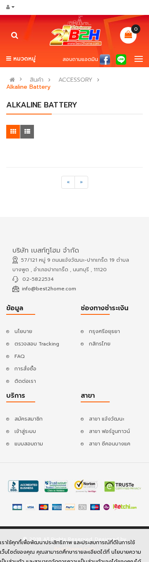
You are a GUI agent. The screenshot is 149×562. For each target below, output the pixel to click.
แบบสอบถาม (28, 444)
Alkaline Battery (28, 87)
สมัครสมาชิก (28, 419)
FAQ (19, 356)
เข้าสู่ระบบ (25, 431)
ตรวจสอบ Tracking (36, 344)
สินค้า (36, 80)
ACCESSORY (75, 80)
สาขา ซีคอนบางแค (109, 444)
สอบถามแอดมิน (80, 59)
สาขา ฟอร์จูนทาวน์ (109, 431)
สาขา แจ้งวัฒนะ (106, 419)
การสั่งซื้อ (25, 368)
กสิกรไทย (100, 344)
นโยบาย (23, 331)
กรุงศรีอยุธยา (104, 331)
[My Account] (13, 7)
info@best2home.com (49, 288)
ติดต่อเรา (25, 381)
